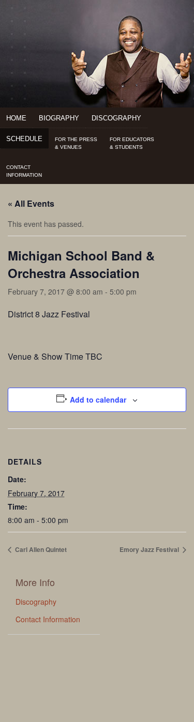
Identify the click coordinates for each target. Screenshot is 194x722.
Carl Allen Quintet (40, 549)
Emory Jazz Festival (150, 549)
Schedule (24, 139)
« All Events (31, 203)
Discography (116, 118)
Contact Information (48, 619)
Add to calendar (98, 399)
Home (16, 118)
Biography (59, 118)
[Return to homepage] (97, 26)
